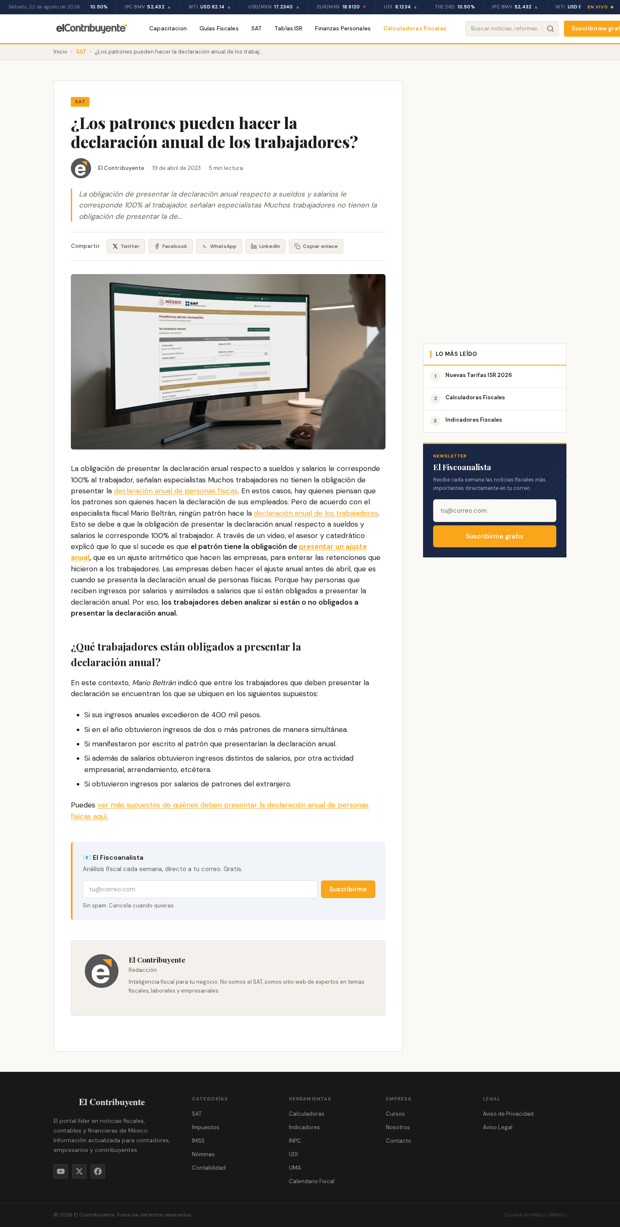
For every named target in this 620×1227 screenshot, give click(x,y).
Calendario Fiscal (311, 1181)
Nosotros (398, 1127)
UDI (293, 1154)
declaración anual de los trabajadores (316, 513)
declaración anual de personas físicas (176, 490)
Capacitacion (168, 28)
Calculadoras (306, 1113)
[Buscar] (550, 29)
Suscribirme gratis (494, 536)
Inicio (60, 51)
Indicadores (304, 1127)
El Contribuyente (121, 168)
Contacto (398, 1140)
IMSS (198, 1140)
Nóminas (203, 1154)
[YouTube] (61, 1171)
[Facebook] (98, 1171)
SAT (256, 28)
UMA (295, 1167)
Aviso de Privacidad (508, 1113)
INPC (295, 1140)
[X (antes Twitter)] (79, 1171)
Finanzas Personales (343, 28)
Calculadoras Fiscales (414, 28)
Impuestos (205, 1127)
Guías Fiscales (219, 28)
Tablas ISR (288, 28)
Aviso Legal (497, 1127)
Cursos (395, 1113)
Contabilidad (209, 1167)
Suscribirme (348, 889)
